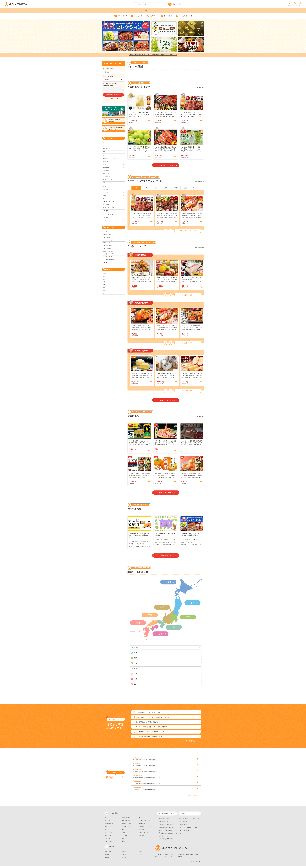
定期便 (104, 195)
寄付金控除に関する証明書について (168, 833)
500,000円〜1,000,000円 (108, 259)
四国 (104, 290)
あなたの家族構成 (108, 76)
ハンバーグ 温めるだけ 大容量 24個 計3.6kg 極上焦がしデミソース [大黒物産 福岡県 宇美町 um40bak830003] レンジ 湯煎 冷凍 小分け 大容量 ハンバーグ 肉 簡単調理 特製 (167, 217)
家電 (176, 188)
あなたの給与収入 (108, 68)
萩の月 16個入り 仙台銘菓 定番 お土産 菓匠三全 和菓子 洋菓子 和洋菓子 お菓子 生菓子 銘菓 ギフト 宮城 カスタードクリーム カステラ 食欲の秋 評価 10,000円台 (141, 377)
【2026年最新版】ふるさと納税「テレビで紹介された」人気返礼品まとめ (139, 535)
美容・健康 (105, 217)
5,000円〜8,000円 (107, 237)
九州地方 (141, 854)
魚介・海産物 (106, 167)
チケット (195, 188)
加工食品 (105, 164)
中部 (104, 282)
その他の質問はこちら (192, 741)
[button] (130, 49)
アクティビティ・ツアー (109, 207)
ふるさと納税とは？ (164, 818)
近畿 (104, 284)
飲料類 (104, 186)
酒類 (185, 188)
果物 (156, 188)
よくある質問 (183, 821)
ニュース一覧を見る (193, 795)
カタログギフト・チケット (109, 158)
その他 (104, 220)
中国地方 (124, 857)
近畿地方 (124, 854)
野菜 (104, 152)
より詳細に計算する (113, 98)
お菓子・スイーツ (107, 161)
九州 (104, 293)
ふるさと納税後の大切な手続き (167, 827)
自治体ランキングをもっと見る (166, 400)
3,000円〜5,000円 (107, 234)
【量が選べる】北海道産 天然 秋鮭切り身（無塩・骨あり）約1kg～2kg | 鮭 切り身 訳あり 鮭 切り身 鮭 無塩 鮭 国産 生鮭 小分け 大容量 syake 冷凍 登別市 (191, 444)
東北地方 (107, 854)
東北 (104, 276)
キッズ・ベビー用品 (108, 214)
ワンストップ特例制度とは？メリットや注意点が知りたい (152, 727)
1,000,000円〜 (106, 262)
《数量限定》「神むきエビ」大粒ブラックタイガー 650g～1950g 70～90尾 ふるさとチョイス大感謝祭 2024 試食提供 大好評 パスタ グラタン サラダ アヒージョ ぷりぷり (191, 477)
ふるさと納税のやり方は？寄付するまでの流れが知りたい (152, 717)
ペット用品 (105, 189)
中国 (104, 287)
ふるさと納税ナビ (184, 830)
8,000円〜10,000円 (107, 240)
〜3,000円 (105, 231)
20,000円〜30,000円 (107, 245)
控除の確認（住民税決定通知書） (167, 839)
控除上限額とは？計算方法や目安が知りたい (149, 722)
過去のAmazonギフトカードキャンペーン (190, 818)
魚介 (166, 188)
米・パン (105, 145)
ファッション (106, 192)
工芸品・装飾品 (106, 170)
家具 (104, 183)
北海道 (104, 273)
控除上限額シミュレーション (166, 824)
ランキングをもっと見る (166, 165)
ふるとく (182, 833)
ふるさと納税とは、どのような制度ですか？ (149, 712)
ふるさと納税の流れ (164, 821)
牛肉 (136, 188)
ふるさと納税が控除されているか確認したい (149, 736)
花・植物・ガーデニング (109, 180)
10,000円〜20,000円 (107, 242)
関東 (104, 279)
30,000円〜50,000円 (107, 248)
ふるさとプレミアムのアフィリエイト (189, 827)
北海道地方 (108, 851)
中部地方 (124, 851)
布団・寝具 (105, 211)
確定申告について (163, 836)
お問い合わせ (183, 824)
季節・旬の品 (106, 204)
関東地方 (107, 857)
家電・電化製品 (106, 173)
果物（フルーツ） (107, 148)
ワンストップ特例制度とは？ (166, 830)
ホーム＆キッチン (107, 176)
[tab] (136, 188)
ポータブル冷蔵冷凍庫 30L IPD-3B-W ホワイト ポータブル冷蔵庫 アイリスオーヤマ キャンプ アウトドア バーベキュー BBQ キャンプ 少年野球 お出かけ (167, 377)
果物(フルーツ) (109, 823)
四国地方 (141, 851)
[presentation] (104, 36)
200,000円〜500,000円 (108, 256)
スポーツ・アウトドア (108, 201)
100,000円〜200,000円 (108, 254)
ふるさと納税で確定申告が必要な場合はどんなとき (151, 731)
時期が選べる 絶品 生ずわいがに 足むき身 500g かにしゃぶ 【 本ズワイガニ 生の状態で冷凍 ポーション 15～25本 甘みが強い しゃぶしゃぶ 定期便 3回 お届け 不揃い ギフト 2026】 (165, 444)
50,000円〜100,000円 (108, 251)
